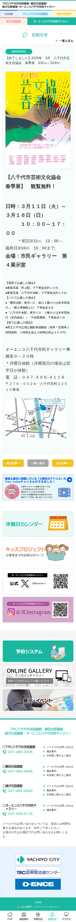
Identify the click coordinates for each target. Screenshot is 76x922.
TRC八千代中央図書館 (35, 14)
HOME (9, 14)
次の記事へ (62, 463)
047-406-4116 (20, 813)
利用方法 (38, 919)
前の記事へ (13, 463)
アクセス (66, 919)
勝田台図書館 (64, 14)
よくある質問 (24, 906)
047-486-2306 (20, 751)
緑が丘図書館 (13, 21)
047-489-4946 (20, 790)
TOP (10, 919)
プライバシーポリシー (47, 906)
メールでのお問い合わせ (60, 747)
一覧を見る (66, 40)
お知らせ (52, 919)
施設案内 (23, 919)
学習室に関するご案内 (59, 755)
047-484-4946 (20, 771)
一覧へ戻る (38, 463)
